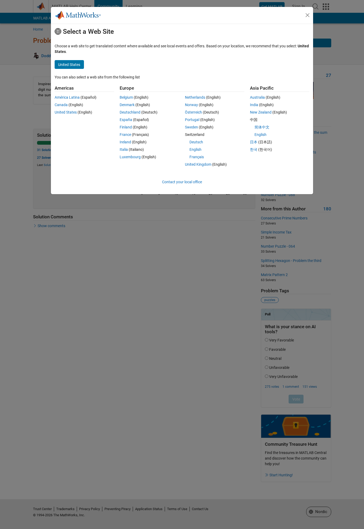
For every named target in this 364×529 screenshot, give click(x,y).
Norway (191, 105)
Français (196, 157)
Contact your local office (182, 182)
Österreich (193, 112)
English (195, 149)
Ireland (125, 142)
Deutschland (130, 112)
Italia (124, 149)
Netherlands (195, 97)
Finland (126, 127)
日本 (253, 142)
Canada (61, 105)
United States (66, 112)
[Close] (307, 15)
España (126, 120)
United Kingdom (198, 164)
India (254, 105)
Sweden (191, 127)
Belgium (126, 97)
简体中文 (261, 127)
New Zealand (261, 112)
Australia (257, 97)
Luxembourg (130, 157)
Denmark (127, 105)
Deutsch (196, 142)
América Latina (67, 97)
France (125, 134)
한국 (253, 149)
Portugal (192, 120)
